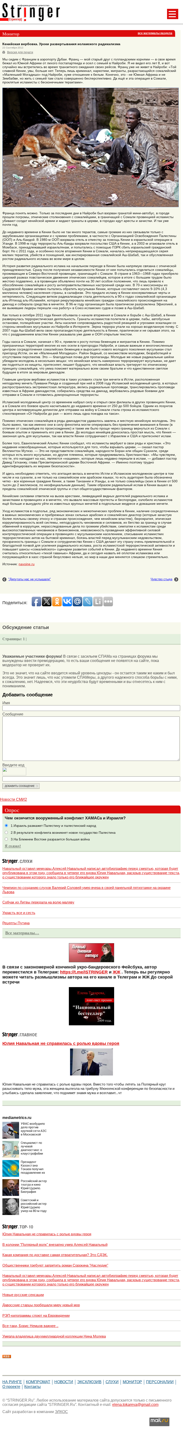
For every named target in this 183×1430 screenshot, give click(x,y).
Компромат (38, 1382)
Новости (63, 1382)
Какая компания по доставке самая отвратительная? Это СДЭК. (55, 1255)
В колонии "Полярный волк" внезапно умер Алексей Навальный (54, 1244)
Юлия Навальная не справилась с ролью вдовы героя (60, 1043)
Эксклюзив (89, 1382)
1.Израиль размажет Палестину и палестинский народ (53, 826)
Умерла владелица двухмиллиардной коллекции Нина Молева (54, 1336)
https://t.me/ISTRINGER (84, 972)
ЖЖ (116, 972)
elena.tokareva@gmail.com (135, 1405)
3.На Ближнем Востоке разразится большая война (50, 839)
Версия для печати (20, 52)
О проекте (11, 1387)
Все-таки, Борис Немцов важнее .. (30, 1326)
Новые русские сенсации (23, 1295)
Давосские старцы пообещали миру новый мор (41, 1305)
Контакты (32, 1387)
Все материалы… (22, 932)
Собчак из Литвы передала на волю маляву (38, 902)
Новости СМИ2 (13, 799)
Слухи (112, 1382)
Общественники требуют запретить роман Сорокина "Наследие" (55, 1265)
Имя (6, 703)
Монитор (132, 1382)
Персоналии (160, 1382)
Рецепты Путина (16, 923)
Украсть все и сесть (18, 913)
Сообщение (12, 714)
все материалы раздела (155, 33)
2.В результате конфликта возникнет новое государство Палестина (63, 832)
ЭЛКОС (61, 1412)
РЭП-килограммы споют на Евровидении (36, 1315)
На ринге (12, 1382)
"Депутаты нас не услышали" (29, 579)
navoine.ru (27, 564)
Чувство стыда (161, 579)
